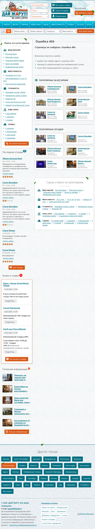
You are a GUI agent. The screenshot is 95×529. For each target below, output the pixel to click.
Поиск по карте (61, 10)
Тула (27, 485)
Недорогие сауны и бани (16, 95)
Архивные (61, 511)
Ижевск (22, 465)
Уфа (60, 485)
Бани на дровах (12, 64)
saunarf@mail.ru (15, 508)
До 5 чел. (60, 199)
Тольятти (7, 485)
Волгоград (64, 459)
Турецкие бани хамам (14, 60)
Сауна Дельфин (10, 182)
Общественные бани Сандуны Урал (54, 150)
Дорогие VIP (10, 99)
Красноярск (85, 465)
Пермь (43, 478)
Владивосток (50, 459)
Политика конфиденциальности (22, 525)
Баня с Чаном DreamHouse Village (16, 284)
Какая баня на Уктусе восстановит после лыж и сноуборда (21, 391)
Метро (16, 24)
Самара (75, 478)
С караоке (9, 128)
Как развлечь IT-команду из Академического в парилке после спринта (22, 425)
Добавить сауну (85, 13)
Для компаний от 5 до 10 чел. (14, 79)
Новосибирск (8, 478)
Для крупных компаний (15, 84)
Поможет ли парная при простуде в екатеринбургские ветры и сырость (23, 379)
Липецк (15, 472)
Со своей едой (57, 221)
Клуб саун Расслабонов (14, 329)
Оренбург (32, 478)
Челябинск (84, 485)
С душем (9, 120)
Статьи (65, 515)
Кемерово (57, 465)
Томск (17, 485)
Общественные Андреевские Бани (54, 88)
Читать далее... (8, 173)
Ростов (54, 478)
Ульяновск (49, 485)
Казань (45, 465)
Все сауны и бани (62, 5)
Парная (24, 24)
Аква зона (36, 24)
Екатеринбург (9, 465)
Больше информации (18, 432)
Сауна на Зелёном (51, 113)
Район (7, 24)
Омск (21, 478)
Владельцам (60, 16)
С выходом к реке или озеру (71, 216)
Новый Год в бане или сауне (17, 105)
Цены (46, 24)
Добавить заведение (50, 515)
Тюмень (37, 485)
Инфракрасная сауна (14, 67)
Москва (6, 459)
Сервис (71, 24)
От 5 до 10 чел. (73, 199)
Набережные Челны (32, 472)
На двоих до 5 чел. (13, 75)
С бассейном (10, 113)
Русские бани (11, 54)
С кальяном (10, 138)
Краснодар (70, 465)
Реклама (45, 511)
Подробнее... (10, 301)
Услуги (80, 24)
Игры (89, 24)
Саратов (86, 478)
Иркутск (33, 465)
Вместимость (58, 24)
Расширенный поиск (18, 143)
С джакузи (9, 117)
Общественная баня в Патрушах (84, 163)
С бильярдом (10, 131)
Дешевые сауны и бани (15, 92)
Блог (53, 511)
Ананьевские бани (84, 100)
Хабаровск (71, 485)
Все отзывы (18, 267)
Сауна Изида (8, 230)
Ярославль (7, 491)
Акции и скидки (48, 519)
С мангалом (10, 135)
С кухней (57, 223)
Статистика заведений (51, 523)
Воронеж (77, 459)
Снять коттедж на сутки (15, 102)
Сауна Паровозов (11, 308)
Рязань (64, 478)
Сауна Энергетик (52, 162)
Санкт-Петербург (21, 459)
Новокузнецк (71, 472)
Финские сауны (12, 57)
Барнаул (36, 459)
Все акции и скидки (18, 359)
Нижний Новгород (53, 472)
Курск (5, 472)
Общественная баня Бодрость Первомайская (54, 101)
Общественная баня (12, 158)
